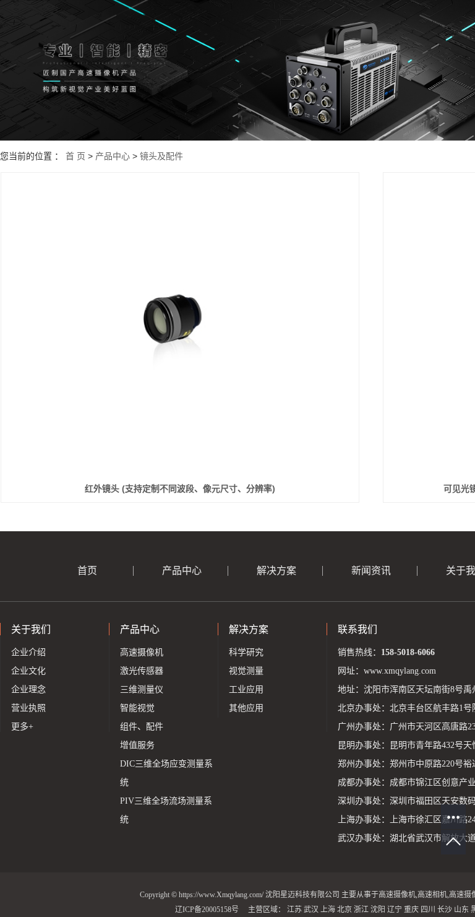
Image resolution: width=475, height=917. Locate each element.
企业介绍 (28, 652)
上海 (327, 909)
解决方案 (276, 570)
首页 (87, 570)
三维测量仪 (141, 689)
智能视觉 (137, 708)
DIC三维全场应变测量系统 (166, 773)
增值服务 (137, 745)
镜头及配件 (161, 156)
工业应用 (246, 689)
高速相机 (432, 894)
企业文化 (28, 671)
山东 (461, 909)
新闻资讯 (371, 570)
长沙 (444, 909)
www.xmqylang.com (400, 671)
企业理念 (28, 689)
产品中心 (112, 156)
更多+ (22, 726)
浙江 (361, 909)
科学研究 (246, 652)
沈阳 (377, 909)
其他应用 (246, 708)
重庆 (411, 909)
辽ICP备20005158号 (207, 909)
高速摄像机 (141, 652)
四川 (428, 909)
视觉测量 (246, 671)
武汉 (311, 909)
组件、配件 (141, 726)
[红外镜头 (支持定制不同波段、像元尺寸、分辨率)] (180, 326)
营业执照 (28, 708)
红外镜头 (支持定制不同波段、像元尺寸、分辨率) (180, 488)
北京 (344, 909)
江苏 (294, 909)
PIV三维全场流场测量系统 (166, 810)
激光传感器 (141, 671)
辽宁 (394, 909)
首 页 (75, 156)
